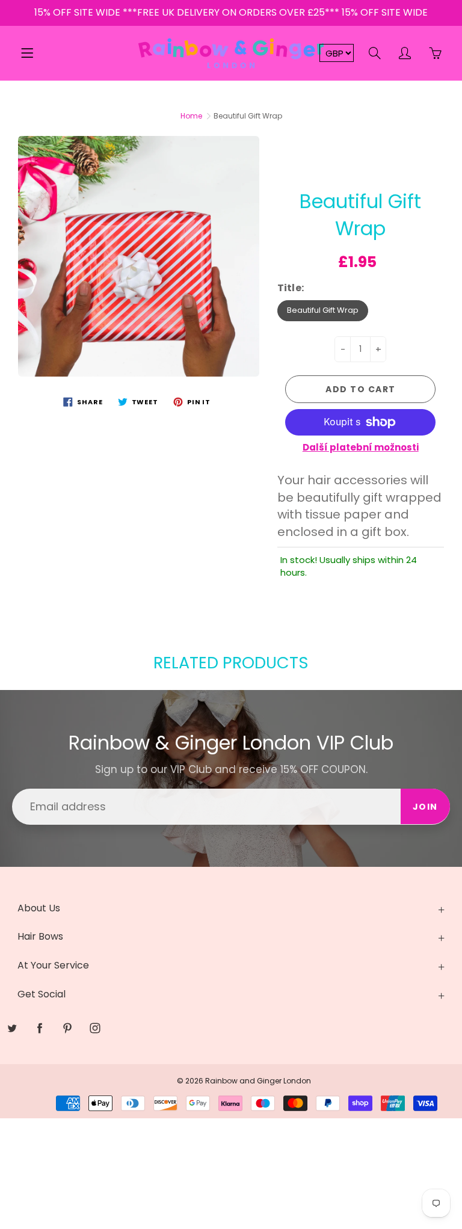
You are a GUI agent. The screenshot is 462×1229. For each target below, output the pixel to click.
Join (345, 182)
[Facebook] (213, 220)
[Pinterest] (239, 220)
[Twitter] (188, 220)
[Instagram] (265, 220)
